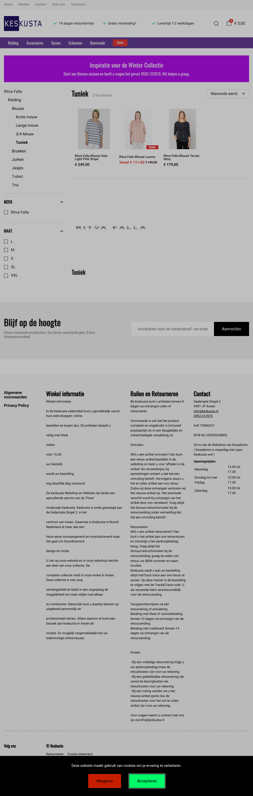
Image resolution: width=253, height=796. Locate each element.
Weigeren (104, 781)
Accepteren (147, 781)
